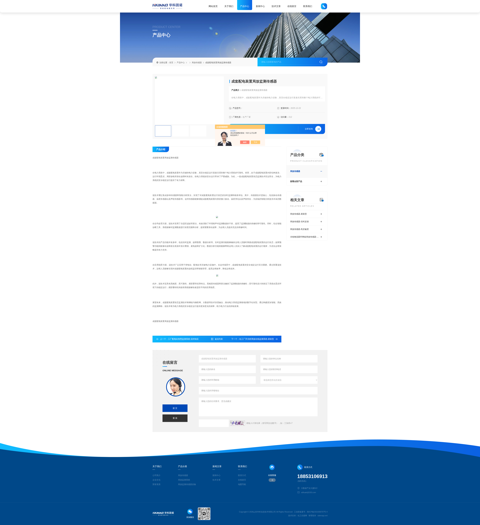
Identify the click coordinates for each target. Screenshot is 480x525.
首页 (171, 62)
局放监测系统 (184, 480)
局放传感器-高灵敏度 (299, 229)
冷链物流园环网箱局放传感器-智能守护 (307, 237)
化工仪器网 (302, 515)
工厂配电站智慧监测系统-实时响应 (183, 339)
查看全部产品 (296, 181)
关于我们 (228, 6)
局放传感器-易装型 (298, 214)
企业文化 (156, 480)
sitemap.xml (323, 515)
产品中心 (244, 6)
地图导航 (242, 484)
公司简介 (156, 475)
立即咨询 (309, 129)
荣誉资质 (156, 484)
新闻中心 (260, 6)
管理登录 (312, 515)
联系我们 (307, 6)
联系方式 (242, 475)
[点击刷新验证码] (237, 423)
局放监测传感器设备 (187, 484)
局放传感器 (197, 62)
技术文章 (276, 6)
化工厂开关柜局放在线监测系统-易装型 (256, 339)
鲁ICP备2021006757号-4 (317, 512)
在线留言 (291, 6)
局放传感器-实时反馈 (299, 221)
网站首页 (213, 6)
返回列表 (219, 339)
